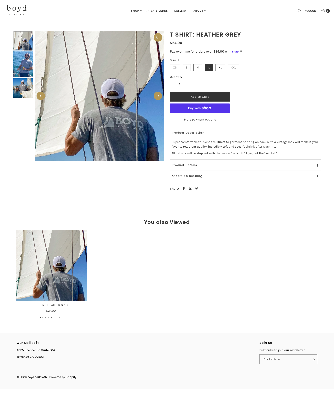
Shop (135, 10)
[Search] (299, 11)
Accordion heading (187, 176)
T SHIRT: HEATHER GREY (51, 305)
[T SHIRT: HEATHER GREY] (51, 265)
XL (220, 67)
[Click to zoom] (158, 37)
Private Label (157, 10)
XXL (233, 67)
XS (175, 67)
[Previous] (41, 96)
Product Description (188, 132)
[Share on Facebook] (184, 188)
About (198, 10)
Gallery (180, 10)
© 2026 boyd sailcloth (32, 377)
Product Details (184, 165)
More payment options (200, 119)
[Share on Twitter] (190, 188)
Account (311, 11)
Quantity (176, 77)
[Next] (158, 96)
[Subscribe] (312, 359)
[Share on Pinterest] (197, 188)
